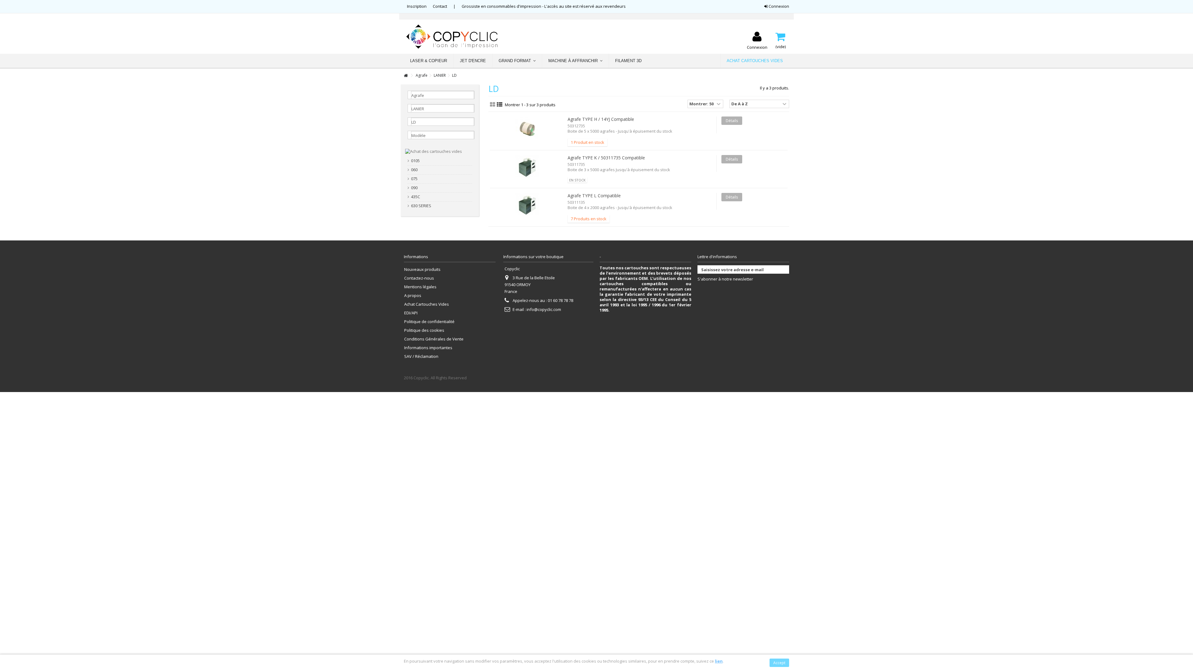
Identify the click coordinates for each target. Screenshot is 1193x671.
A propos (412, 295)
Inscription (417, 6)
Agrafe (421, 75)
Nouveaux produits (422, 269)
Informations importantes (428, 347)
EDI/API (411, 313)
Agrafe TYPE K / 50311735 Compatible (606, 158)
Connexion (778, 6)
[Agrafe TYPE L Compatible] (527, 205)
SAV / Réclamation (421, 356)
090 (414, 187)
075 (414, 178)
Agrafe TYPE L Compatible (594, 196)
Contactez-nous (419, 278)
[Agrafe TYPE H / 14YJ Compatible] (527, 128)
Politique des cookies (424, 330)
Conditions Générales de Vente (434, 339)
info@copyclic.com (544, 309)
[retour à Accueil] (406, 76)
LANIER (440, 75)
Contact (440, 6)
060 (414, 169)
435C (415, 196)
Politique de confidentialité (429, 321)
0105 (415, 160)
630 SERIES (421, 205)
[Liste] (499, 105)
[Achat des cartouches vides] (433, 151)
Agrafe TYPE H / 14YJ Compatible (601, 119)
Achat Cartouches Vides (426, 304)
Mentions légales (420, 287)
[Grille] (492, 105)
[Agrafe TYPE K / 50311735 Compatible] (527, 167)
